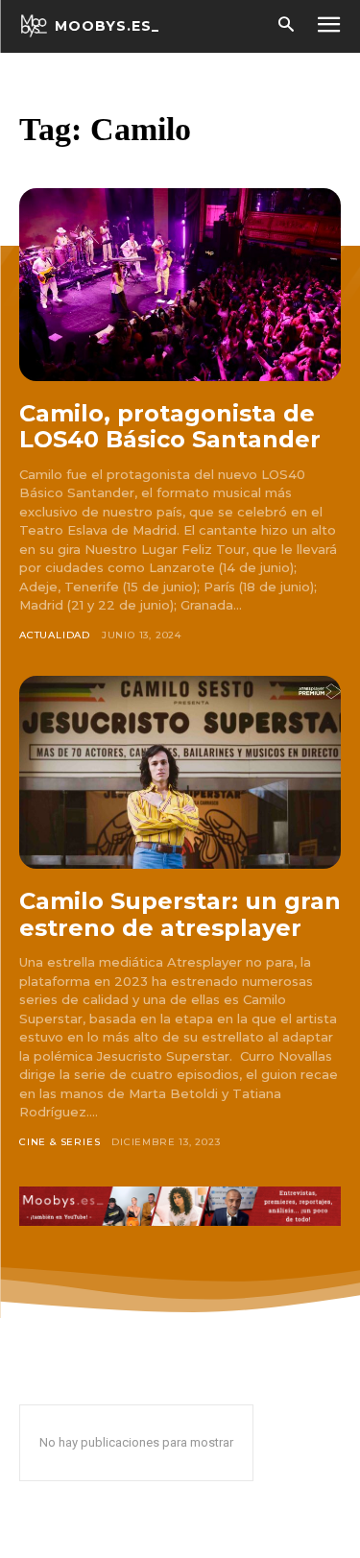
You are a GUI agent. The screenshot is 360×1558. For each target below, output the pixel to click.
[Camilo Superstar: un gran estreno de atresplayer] (180, 772)
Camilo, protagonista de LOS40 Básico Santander (170, 426)
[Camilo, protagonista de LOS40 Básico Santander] (180, 284)
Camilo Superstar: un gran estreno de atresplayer (180, 914)
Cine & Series (59, 1142)
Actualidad (54, 635)
